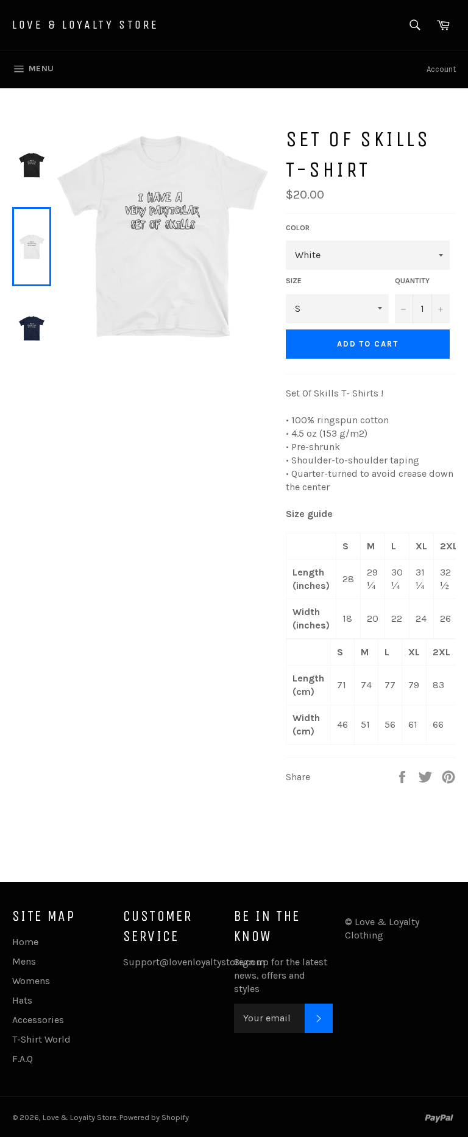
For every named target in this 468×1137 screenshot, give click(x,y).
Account (441, 69)
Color (298, 228)
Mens (24, 961)
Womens (31, 981)
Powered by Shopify (154, 1117)
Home (25, 942)
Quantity (412, 280)
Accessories (38, 1020)
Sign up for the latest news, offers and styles (280, 975)
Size (294, 280)
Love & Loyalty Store (85, 25)
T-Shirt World (41, 1039)
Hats (22, 1000)
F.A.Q (22, 1059)
